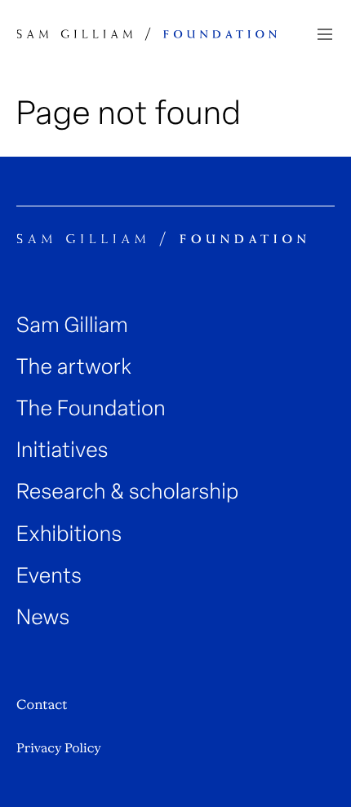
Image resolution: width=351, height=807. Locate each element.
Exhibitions (69, 534)
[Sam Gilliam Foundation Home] (147, 34)
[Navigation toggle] (325, 34)
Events (49, 575)
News (43, 617)
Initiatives (62, 450)
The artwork (73, 366)
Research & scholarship (127, 491)
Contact (41, 704)
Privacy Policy (58, 748)
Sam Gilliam (72, 325)
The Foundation (91, 408)
